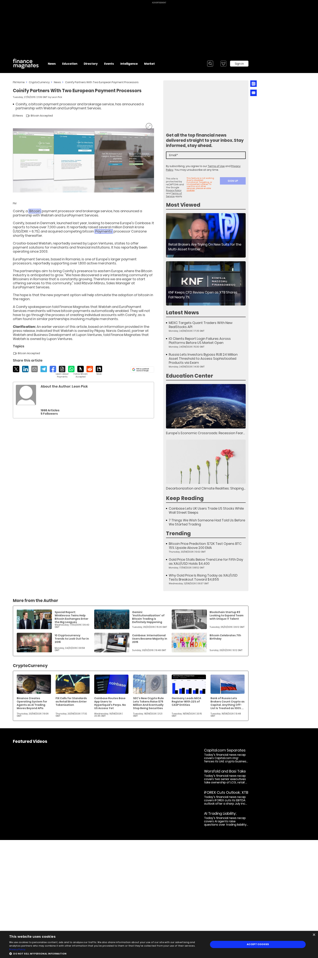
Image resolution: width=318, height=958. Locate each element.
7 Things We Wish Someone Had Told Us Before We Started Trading (207, 522)
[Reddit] (89, 369)
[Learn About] (62, 372)
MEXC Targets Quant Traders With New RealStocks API (200, 325)
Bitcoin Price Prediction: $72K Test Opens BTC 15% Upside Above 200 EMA (205, 546)
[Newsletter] (253, 83)
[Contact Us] (253, 93)
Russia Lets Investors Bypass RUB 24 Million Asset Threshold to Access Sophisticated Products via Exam (203, 359)
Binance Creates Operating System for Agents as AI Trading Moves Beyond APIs (32, 703)
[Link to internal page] (26, 395)
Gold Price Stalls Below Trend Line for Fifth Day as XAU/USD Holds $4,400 (206, 562)
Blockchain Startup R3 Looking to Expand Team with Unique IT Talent (226, 615)
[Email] (34, 369)
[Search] (210, 64)
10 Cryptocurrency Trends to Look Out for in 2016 (72, 639)
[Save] (99, 370)
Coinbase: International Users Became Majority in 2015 (149, 639)
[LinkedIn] (25, 369)
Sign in (239, 64)
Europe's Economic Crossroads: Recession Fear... (205, 433)
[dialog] (159, 944)
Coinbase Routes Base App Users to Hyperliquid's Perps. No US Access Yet (110, 703)
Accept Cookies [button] (258, 944)
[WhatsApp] (71, 369)
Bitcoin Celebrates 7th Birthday (225, 637)
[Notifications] (223, 64)
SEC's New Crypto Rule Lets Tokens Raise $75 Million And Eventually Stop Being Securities (148, 703)
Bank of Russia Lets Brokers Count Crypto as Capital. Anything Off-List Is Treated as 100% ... (228, 703)
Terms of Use (216, 166)
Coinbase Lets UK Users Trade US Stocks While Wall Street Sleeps (206, 510)
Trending (178, 533)
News (57, 82)
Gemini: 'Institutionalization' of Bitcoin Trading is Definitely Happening (148, 617)
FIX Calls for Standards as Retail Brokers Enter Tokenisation (71, 701)
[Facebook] (53, 369)
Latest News (182, 312)
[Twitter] (16, 369)
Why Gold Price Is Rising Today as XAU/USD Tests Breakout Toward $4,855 (203, 577)
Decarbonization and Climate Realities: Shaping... (205, 488)
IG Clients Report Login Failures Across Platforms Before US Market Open (200, 341)
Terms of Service (174, 195)
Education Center (189, 375)
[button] (106, 953)
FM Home (19, 82)
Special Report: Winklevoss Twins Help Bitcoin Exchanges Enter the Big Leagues (71, 617)
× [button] (313, 934)
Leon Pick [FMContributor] (57, 97)
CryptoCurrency (39, 82)
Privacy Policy (173, 190)
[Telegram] (43, 369)
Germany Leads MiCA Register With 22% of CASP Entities (186, 701)
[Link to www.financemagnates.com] (206, 235)
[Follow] (80, 372)
